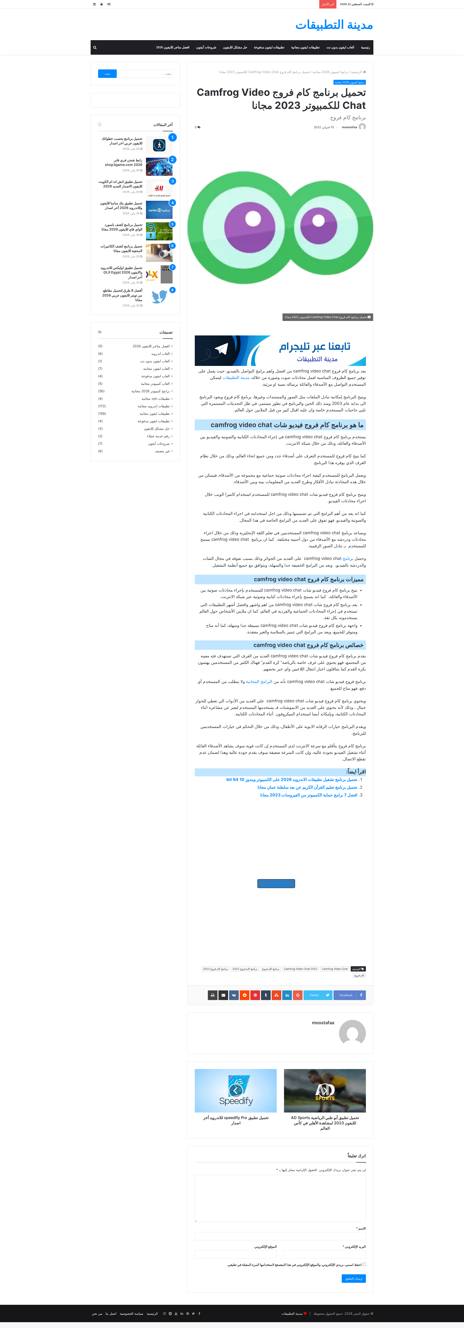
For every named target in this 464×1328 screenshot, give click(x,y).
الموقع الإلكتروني (265, 1246)
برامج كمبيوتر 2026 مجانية (330, 72)
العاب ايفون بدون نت (340, 47)
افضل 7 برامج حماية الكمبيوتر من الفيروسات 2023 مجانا (308, 795)
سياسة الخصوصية (131, 1313)
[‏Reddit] (170, 1314)
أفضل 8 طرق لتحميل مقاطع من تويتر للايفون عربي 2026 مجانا (122, 295)
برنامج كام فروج (270, 969)
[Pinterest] (187, 1314)
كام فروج (359, 975)
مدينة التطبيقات (236, 377)
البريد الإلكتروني (354, 1246)
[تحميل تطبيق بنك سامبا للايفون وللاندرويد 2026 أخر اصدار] (159, 210)
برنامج (348, 558)
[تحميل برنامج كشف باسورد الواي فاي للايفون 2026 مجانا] (159, 231)
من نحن (97, 1313)
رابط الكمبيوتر (276, 883)
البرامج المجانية (259, 681)
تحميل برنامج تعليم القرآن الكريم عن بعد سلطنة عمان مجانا (307, 787)
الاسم (361, 1228)
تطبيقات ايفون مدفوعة (269, 47)
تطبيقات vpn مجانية (156, 399)
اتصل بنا (111, 1313)
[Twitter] (193, 1314)
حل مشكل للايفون (235, 47)
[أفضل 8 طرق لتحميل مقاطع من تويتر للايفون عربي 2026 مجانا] (159, 297)
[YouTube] (176, 1314)
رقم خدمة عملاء (158, 436)
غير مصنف (162, 451)
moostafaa (349, 127)
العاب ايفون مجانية (156, 369)
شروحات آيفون (206, 47)
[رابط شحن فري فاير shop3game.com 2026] (159, 167)
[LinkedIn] (182, 1314)
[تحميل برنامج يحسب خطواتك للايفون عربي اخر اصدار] (159, 145)
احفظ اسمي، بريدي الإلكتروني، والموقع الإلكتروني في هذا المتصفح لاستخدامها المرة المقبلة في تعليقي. (294, 1265)
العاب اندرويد (160, 354)
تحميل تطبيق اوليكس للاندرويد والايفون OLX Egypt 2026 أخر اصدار (121, 272)
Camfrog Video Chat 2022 (300, 969)
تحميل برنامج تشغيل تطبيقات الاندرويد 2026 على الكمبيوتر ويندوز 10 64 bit (291, 779)
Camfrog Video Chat (335, 969)
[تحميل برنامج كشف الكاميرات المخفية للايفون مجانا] (159, 253)
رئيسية (365, 47)
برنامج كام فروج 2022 (244, 969)
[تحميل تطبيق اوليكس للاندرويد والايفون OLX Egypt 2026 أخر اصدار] (159, 274)
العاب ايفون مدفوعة (155, 376)
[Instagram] (164, 1314)
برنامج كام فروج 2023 (215, 969)
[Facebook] (199, 1314)
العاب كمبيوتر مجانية (155, 384)
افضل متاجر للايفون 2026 (172, 47)
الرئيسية (357, 72)
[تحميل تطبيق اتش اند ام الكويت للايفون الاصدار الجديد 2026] (159, 188)
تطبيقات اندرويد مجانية (154, 406)
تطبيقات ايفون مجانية (305, 47)
